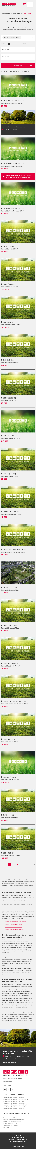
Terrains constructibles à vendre (12, 1118)
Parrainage (6, 1127)
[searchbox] (23, 38)
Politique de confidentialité (18, 1139)
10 (21, 864)
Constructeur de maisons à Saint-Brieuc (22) (15, 1099)
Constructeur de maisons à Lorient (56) (14, 1108)
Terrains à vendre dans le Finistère (13, 924)
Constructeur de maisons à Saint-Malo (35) (15, 1105)
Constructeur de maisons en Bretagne (11, 13)
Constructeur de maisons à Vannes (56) (14, 1107)
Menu (30, 5)
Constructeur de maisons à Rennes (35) (14, 1103)
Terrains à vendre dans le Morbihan (14, 929)
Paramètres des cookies (18, 1142)
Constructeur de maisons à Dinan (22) (13, 1097)
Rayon (3, 43)
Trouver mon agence (9, 1062)
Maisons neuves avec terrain (11, 1116)
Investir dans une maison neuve (12, 1121)
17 (27, 864)
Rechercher (18, 65)
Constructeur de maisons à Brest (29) (13, 1101)
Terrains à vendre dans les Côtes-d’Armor (15, 921)
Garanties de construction (10, 1125)
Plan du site (18, 1135)
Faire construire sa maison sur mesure (13, 1119)
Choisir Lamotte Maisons (10, 1123)
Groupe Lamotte (18, 1146)
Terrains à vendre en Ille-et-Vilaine (13, 927)
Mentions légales (18, 1137)
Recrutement (18, 1144)
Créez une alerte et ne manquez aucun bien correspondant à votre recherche (18, 176)
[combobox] (18, 38)
